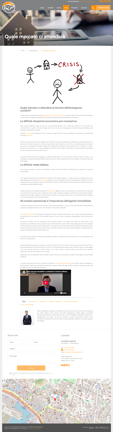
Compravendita (33, 50)
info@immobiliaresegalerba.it (74, 352)
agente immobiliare (55, 301)
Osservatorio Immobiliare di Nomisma (54, 115)
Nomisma (29, 133)
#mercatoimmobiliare (28, 214)
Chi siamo (74, 8)
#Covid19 (29, 135)
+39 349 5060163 (68, 350)
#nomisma (43, 301)
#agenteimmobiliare (64, 263)
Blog (66, 8)
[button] (55, 399)
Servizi (59, 8)
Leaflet (109, 423)
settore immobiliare (28, 304)
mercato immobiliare (70, 301)
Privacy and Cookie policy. (34, 428)
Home (42, 8)
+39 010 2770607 (69, 347)
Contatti (83, 8)
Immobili (50, 8)
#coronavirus (43, 180)
